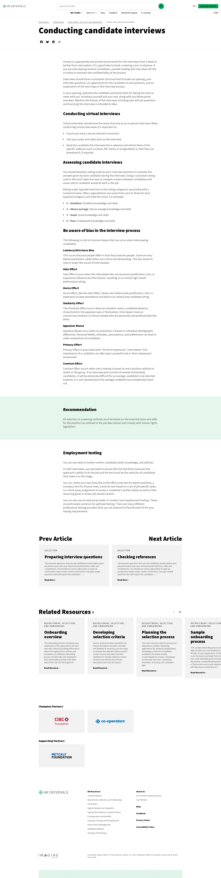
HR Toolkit (75, 12)
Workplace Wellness (95, 828)
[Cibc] (62, 732)
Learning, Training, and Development (103, 820)
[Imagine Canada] (48, 857)
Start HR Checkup (208, 6)
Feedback (113, 12)
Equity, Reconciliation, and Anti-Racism (104, 812)
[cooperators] (110, 732)
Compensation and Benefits (99, 816)
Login (215, 12)
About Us (91, 12)
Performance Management (99, 824)
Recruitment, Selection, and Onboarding (85, 22)
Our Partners (141, 800)
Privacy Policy (143, 820)
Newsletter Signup (129, 12)
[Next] (179, 612)
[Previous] (174, 612)
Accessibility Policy (145, 827)
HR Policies (92, 804)
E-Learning (146, 12)
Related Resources (65, 611)
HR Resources (58, 22)
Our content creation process (148, 795)
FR (194, 6)
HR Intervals (44, 22)
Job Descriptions (94, 795)
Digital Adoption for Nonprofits (100, 808)
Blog (103, 12)
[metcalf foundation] (62, 766)
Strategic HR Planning (96, 833)
